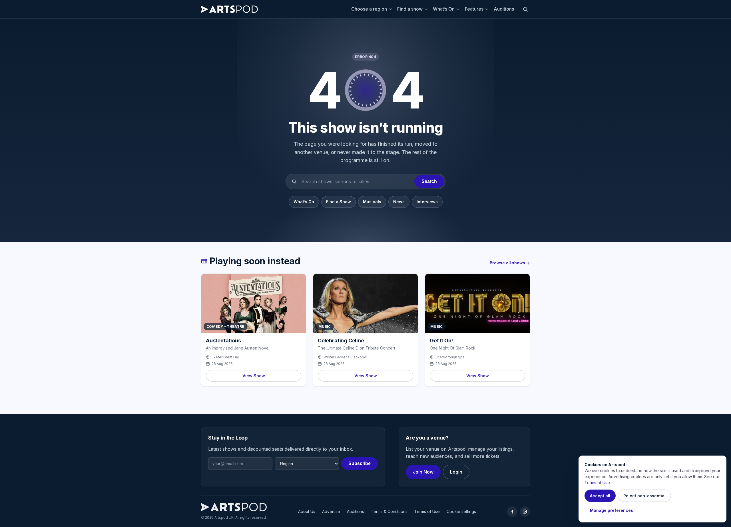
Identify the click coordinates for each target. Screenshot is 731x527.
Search (429, 181)
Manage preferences (611, 510)
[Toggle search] (525, 9)
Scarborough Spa (450, 357)
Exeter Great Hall (226, 357)
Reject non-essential (644, 495)
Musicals (372, 201)
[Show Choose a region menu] (391, 9)
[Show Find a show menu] (427, 9)
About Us (306, 511)
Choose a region (369, 9)
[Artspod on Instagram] (525, 511)
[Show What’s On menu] (459, 9)
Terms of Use (427, 511)
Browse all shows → (510, 262)
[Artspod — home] (229, 9)
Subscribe (359, 463)
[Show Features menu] (488, 9)
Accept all (600, 495)
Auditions (504, 9)
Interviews (427, 201)
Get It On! (441, 341)
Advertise (331, 511)
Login (456, 472)
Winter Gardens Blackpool (345, 357)
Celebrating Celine (341, 341)
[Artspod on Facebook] (512, 511)
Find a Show (338, 201)
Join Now (423, 472)
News (399, 201)
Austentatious (223, 341)
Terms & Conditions (389, 511)
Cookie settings (461, 511)
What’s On (444, 9)
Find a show (410, 9)
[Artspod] (234, 507)
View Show (253, 375)
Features (474, 9)
